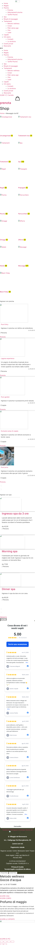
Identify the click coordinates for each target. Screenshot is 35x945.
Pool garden (5, 397)
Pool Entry (4, 324)
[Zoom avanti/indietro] (1, 941)
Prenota (10, 10)
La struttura (11, 41)
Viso (9, 30)
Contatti (10, 39)
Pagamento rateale (17, 847)
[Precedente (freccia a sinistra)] (1, 944)
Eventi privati (8, 44)
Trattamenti (8, 21)
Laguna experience (7, 358)
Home (6, 3)
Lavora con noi (17, 844)
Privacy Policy (4, 872)
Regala (6, 6)
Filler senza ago (13, 28)
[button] (17, 48)
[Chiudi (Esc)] (12, 941)
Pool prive (4, 467)
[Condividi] (8, 941)
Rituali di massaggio (11, 19)
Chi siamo (7, 37)
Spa (5, 17)
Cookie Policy (13, 872)
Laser (9, 32)
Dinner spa (8, 589)
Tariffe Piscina (12, 14)
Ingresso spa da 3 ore (15, 513)
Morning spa (9, 551)
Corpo (9, 26)
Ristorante (7, 46)
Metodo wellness (13, 23)
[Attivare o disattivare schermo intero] (5, 941)
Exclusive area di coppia (9, 431)
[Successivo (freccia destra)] (5, 944)
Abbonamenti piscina (14, 12)
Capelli (6, 35)
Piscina (6, 8)
